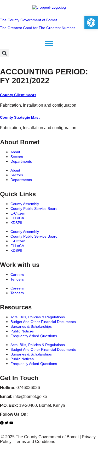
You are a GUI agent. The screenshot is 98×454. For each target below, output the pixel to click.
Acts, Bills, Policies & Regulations (37, 317)
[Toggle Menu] (49, 43)
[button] (4, 53)
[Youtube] (11, 423)
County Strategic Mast (20, 117)
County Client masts (18, 95)
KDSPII (16, 223)
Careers (17, 274)
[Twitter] (6, 423)
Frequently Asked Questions (33, 336)
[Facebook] (2, 423)
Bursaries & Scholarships (31, 326)
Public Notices (22, 331)
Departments (21, 161)
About (15, 152)
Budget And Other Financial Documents (43, 322)
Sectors (16, 157)
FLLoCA (17, 218)
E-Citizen (17, 213)
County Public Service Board (33, 208)
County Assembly (24, 204)
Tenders (17, 279)
